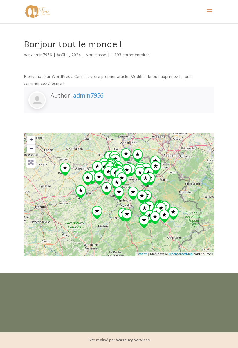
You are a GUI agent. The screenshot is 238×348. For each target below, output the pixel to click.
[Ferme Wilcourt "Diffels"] (155, 167)
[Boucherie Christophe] (97, 167)
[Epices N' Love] (145, 179)
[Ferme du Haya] (97, 212)
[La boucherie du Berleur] (108, 172)
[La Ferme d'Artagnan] (126, 154)
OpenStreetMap (181, 254)
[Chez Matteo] (99, 178)
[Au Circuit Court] (144, 209)
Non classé (95, 54)
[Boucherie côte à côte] (80, 191)
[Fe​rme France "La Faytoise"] (119, 193)
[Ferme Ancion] (127, 170)
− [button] (31, 148)
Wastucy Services (133, 339)
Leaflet (141, 254)
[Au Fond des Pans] (133, 193)
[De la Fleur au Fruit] (137, 155)
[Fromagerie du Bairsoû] (155, 217)
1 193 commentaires (130, 54)
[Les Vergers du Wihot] (149, 216)
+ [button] (31, 139)
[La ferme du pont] (65, 169)
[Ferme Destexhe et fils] (87, 178)
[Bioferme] (127, 215)
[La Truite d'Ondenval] (173, 213)
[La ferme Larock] (106, 188)
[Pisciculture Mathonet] (164, 216)
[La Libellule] (122, 178)
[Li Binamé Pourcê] (144, 221)
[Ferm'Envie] (142, 196)
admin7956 (41, 54)
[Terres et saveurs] (116, 183)
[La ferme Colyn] (140, 173)
